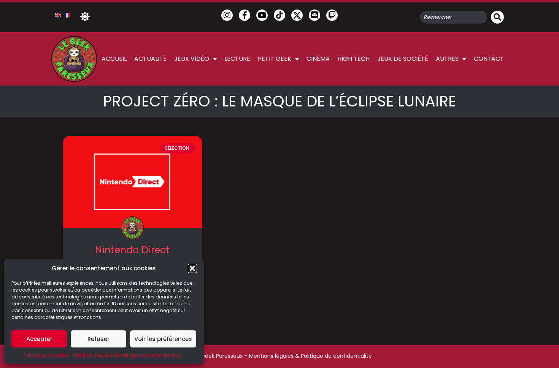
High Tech (353, 58)
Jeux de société (402, 58)
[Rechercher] (497, 17)
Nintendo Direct (132, 250)
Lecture (237, 58)
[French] (67, 15)
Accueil (114, 58)
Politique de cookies (46, 355)
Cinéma (318, 58)
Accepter (39, 339)
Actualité (150, 58)
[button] (192, 268)
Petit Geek (274, 58)
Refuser (98, 339)
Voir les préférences (163, 339)
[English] (58, 15)
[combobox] (453, 17)
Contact (489, 58)
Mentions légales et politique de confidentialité (127, 355)
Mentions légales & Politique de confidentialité (310, 356)
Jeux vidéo (191, 58)
